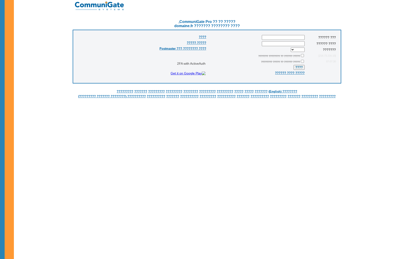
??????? (261, 91)
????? (249, 91)
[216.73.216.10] (327, 55)
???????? (190, 91)
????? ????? (196, 43)
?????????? (259, 96)
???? (202, 37)
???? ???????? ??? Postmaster (182, 48)
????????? (225, 91)
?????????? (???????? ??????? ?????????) (112, 96)
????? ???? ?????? (290, 73)
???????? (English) (283, 91)
